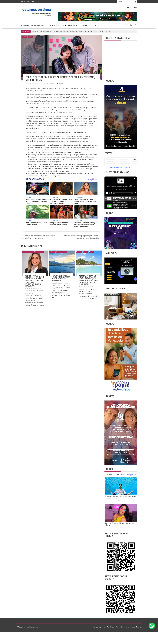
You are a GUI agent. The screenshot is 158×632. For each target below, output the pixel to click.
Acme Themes (137, 627)
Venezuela (85, 25)
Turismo (91, 252)
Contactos (95, 25)
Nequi (61, 83)
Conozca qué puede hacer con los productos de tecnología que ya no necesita (39, 237)
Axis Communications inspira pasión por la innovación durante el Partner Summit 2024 (82, 237)
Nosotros (24, 25)
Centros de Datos (33, 252)
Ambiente (52, 252)
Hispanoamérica (73, 25)
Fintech (30, 36)
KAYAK (95, 289)
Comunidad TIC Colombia (56, 25)
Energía (58, 252)
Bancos (24, 252)
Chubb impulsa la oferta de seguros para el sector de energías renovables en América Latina (61, 278)
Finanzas (24, 36)
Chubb (68, 285)
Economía (79, 252)
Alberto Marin (49, 83)
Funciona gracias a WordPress (103, 627)
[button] (152, 626)
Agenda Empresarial (38, 25)
